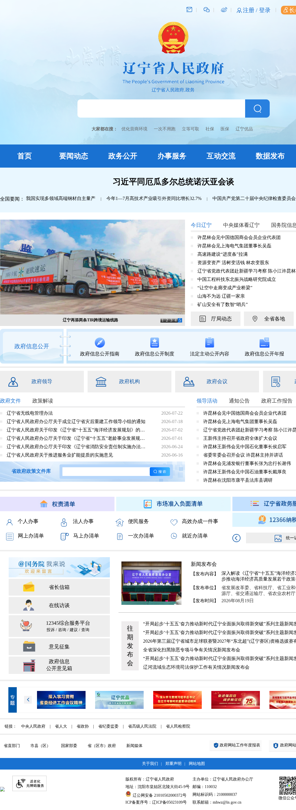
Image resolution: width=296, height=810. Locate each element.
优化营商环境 (134, 129)
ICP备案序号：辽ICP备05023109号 (156, 802)
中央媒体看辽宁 (241, 225)
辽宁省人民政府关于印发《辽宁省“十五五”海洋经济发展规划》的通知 (78, 429)
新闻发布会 (204, 564)
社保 (210, 129)
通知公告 (239, 401)
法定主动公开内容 (209, 354)
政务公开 (122, 156)
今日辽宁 (201, 225)
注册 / (251, 10)
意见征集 (59, 647)
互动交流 (221, 156)
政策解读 (42, 401)
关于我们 (150, 763)
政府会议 (217, 381)
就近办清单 (195, 536)
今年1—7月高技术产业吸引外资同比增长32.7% (153, 198)
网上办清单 (31, 536)
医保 (225, 129)
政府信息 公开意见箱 (59, 665)
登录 (265, 10)
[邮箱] (189, 9)
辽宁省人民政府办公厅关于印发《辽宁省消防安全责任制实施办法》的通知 (78, 446)
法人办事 (83, 521)
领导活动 (207, 401)
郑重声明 (173, 763)
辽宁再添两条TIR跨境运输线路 (90, 320)
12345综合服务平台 (68, 626)
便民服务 (138, 521)
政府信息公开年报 (264, 354)
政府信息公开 (31, 346)
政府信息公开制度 (154, 354)
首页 (24, 156)
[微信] (207, 9)
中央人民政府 (33, 726)
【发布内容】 (205, 573)
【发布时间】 (205, 600)
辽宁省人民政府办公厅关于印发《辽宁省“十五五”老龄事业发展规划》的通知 (78, 438)
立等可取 (190, 129)
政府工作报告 (277, 401)
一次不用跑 (164, 129)
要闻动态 (73, 156)
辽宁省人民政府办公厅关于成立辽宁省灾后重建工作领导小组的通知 (76, 421)
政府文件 (10, 401)
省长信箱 (59, 587)
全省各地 (274, 319)
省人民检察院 (178, 726)
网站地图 (197, 763)
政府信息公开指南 (99, 354)
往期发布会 (130, 646)
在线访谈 (59, 605)
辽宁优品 (244, 129)
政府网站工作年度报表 (240, 745)
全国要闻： (12, 199)
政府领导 (42, 381)
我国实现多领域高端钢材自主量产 (60, 198)
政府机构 (129, 381)
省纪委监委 (108, 726)
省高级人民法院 (142, 726)
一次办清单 (141, 536)
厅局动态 (221, 319)
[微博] (224, 9)
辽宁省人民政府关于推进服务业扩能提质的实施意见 (60, 455)
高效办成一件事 (200, 521)
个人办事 (28, 521)
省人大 (61, 726)
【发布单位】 (205, 587)
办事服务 (172, 156)
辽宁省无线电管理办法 (30, 413)
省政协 (83, 726)
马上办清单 (86, 536)
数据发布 (270, 156)
